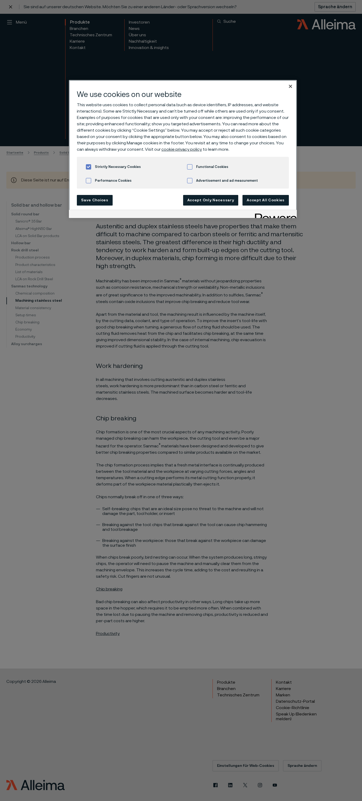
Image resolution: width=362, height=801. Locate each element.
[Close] (290, 86)
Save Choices (94, 200)
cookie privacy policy (181, 149)
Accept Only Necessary (210, 200)
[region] (183, 149)
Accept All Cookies (266, 200)
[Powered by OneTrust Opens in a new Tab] (274, 214)
